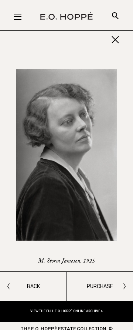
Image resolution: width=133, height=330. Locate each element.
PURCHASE (100, 286)
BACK (33, 286)
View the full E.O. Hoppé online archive (65, 311)
